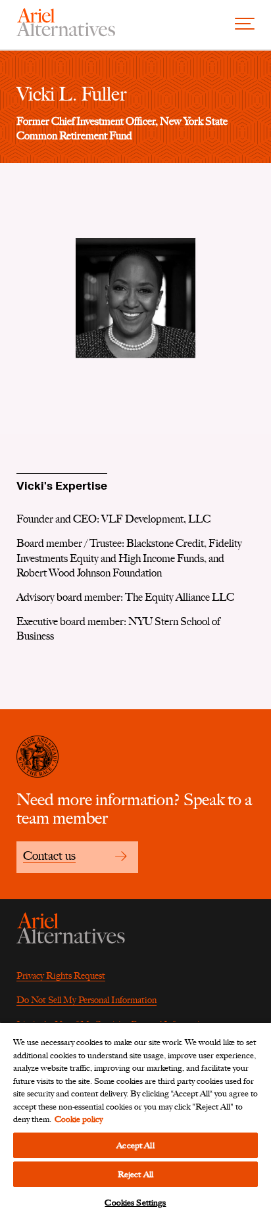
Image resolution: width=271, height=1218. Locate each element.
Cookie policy (79, 1119)
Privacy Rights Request (60, 975)
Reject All (135, 1174)
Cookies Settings (135, 1202)
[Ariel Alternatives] (65, 33)
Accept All (135, 1145)
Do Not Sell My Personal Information (86, 1000)
